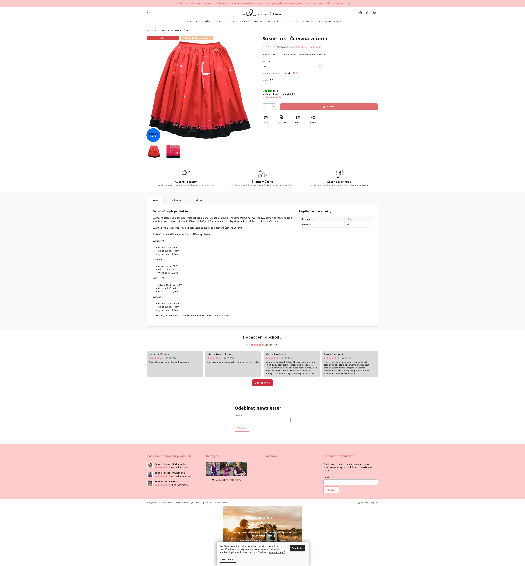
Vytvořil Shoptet (369, 502)
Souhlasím (297, 548)
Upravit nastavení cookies (215, 502)
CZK (149, 12)
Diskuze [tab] (198, 200)
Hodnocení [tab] (176, 200)
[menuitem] (187, 22)
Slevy (350, 219)
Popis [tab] (156, 200)
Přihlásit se (242, 428)
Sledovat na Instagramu (229, 479)
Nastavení (228, 559)
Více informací (277, 552)
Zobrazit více (262, 382)
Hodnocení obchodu (262, 337)
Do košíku (330, 106)
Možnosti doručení (273, 97)
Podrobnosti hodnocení (308, 46)
